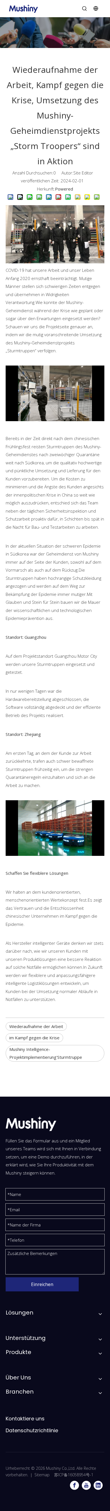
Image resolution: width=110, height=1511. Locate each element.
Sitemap (42, 1474)
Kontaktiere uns (25, 1418)
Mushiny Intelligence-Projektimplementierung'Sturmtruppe (45, 1053)
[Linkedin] (98, 1485)
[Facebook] (74, 1485)
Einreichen (42, 1284)
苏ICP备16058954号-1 (73, 1474)
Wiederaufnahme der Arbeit (36, 1026)
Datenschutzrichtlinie (32, 1430)
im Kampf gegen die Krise (34, 1037)
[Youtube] (86, 1485)
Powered (64, 189)
